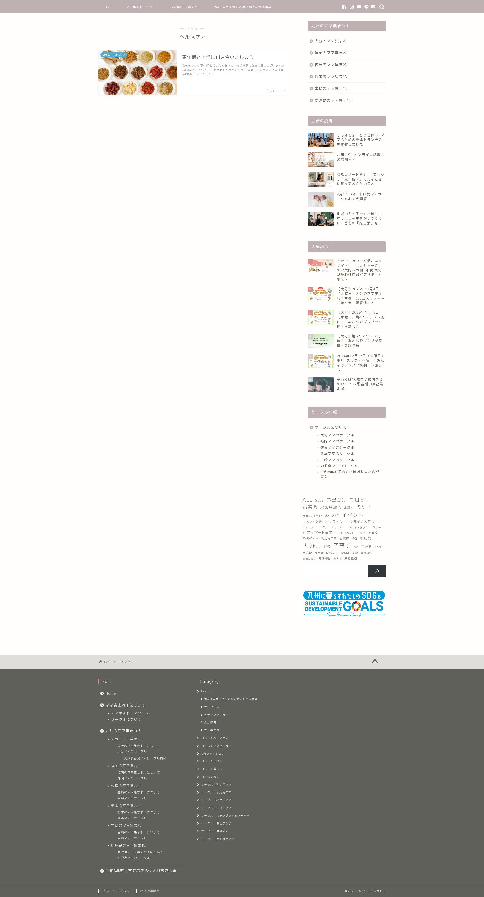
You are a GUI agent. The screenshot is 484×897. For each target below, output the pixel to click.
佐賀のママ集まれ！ (333, 64)
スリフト (338, 527)
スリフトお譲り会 (357, 527)
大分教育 (210, 722)
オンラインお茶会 (360, 521)
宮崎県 (366, 546)
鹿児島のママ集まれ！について (140, 852)
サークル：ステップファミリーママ (225, 816)
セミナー (375, 527)
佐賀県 (344, 538)
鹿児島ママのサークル (339, 465)
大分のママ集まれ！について (138, 746)
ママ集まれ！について (142, 7)
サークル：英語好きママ (217, 839)
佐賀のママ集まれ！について (138, 792)
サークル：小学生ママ (216, 800)
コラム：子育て (211, 761)
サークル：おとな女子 (216, 823)
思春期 (307, 553)
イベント (353, 515)
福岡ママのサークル (337, 441)
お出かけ (336, 499)
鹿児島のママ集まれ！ (335, 100)
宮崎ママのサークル (337, 459)
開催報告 (325, 559)
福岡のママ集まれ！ (333, 52)
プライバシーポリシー (117, 891)
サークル (322, 527)
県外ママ (332, 553)
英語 (355, 553)
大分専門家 (211, 730)
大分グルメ (211, 707)
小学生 (378, 547)
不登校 (373, 533)
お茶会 (310, 507)
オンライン (334, 521)
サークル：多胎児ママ (216, 792)
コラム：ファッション (216, 746)
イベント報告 (312, 522)
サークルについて (331, 427)
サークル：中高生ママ (216, 808)
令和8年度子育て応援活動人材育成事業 (242, 7)
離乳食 (338, 558)
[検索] (377, 571)
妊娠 (327, 546)
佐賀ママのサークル (337, 447)
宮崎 (356, 547)
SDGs (319, 500)
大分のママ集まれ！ (333, 41)
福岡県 (345, 553)
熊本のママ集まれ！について (138, 812)
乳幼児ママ (329, 538)
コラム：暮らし (211, 769)
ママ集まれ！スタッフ (130, 713)
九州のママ (310, 538)
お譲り (349, 508)
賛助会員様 (309, 558)
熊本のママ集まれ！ (333, 76)
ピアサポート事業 (317, 532)
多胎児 (366, 538)
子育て (342, 545)
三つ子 (361, 533)
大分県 (311, 545)
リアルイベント (345, 533)
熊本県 (319, 553)
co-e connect (150, 891)
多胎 (355, 538)
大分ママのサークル (337, 435)
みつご (332, 515)
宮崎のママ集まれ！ (333, 88)
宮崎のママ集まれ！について (138, 832)
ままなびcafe (312, 516)
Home (109, 7)
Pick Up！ (207, 691)
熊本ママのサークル (337, 453)
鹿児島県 (350, 558)
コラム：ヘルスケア (214, 738)
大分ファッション (216, 715)
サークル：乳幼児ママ (216, 785)
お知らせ (359, 499)
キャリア (308, 527)
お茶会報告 (331, 507)
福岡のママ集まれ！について (138, 772)
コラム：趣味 (210, 777)
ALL (307, 499)
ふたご (363, 507)
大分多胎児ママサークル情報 (145, 758)
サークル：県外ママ (214, 831)
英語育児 (366, 553)
